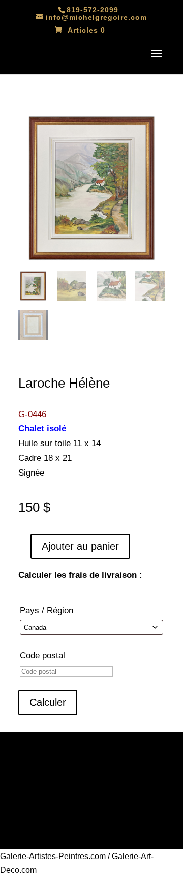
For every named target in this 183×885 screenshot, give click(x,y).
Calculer (47, 702)
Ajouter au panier (80, 546)
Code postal (42, 655)
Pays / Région (46, 610)
